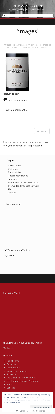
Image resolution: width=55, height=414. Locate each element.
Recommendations (18, 175)
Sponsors (12, 179)
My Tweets (10, 255)
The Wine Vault (12, 204)
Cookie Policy (14, 402)
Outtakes (12, 169)
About (11, 189)
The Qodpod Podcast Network (23, 186)
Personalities (14, 172)
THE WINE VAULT (28, 6)
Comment (41, 131)
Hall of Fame (14, 165)
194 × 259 (35, 45)
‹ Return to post (11, 94)
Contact (12, 192)
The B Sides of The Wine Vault (23, 182)
